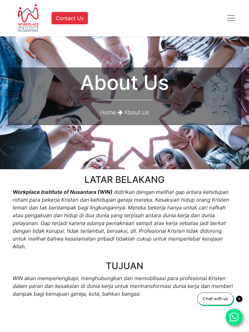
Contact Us (70, 18)
